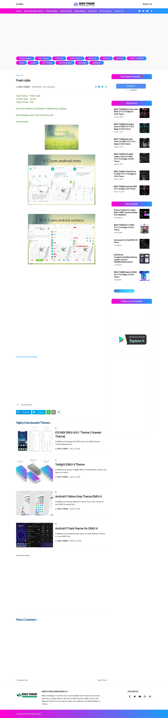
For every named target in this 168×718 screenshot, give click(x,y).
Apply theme (80, 11)
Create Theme (66, 11)
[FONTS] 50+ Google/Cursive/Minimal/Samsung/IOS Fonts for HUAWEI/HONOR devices (125, 258)
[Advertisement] (84, 35)
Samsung (82, 63)
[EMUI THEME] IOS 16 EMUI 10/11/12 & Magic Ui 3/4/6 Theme (124, 227)
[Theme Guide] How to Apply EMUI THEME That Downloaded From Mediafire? (125, 212)
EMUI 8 (106, 58)
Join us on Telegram (124, 291)
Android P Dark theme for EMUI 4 (76, 528)
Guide (33, 63)
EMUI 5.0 (92, 58)
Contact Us (119, 11)
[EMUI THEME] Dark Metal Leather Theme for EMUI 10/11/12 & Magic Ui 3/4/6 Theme (124, 157)
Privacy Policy (106, 11)
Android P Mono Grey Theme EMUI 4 (78, 496)
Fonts (21, 63)
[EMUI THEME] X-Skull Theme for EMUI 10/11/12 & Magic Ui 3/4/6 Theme (125, 173)
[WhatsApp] (48, 412)
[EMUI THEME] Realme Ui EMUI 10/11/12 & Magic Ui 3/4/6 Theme (125, 274)
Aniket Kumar (35, 714)
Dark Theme (43, 58)
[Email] (106, 87)
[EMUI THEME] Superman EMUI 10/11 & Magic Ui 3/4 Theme (125, 187)
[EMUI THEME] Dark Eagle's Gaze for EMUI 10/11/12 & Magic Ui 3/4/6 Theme (124, 126)
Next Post (102, 680)
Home (18, 11)
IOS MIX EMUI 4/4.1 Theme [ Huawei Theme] (78, 434)
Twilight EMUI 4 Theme (70, 464)
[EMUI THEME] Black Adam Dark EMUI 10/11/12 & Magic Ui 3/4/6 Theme (126, 111)
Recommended (65, 63)
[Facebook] (99, 87)
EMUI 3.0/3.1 (75, 58)
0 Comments (50, 87)
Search (146, 4)
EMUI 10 (59, 58)
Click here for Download (26, 357)
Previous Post (22, 680)
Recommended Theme (33, 11)
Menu (20, 4)
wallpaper (96, 63)
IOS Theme (47, 63)
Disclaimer (92, 11)
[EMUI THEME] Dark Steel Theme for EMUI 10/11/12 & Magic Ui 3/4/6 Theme (124, 141)
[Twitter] (102, 87)
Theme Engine (51, 11)
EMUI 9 (119, 58)
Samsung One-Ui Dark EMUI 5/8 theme (126, 241)
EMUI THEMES (136, 58)
